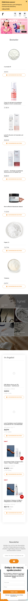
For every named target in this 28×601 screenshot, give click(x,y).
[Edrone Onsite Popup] (14, 300)
